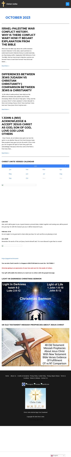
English (55, 455)
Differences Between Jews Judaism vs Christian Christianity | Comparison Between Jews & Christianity (18, 82)
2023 (35, 166)
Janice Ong (40, 420)
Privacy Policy (34, 376)
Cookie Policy (42, 376)
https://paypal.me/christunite (10, 258)
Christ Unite (11, 4)
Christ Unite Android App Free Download (35, 412)
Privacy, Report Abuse (53, 376)
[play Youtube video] (35, 301)
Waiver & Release (35, 378)
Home (7, 376)
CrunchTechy (32, 420)
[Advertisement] (35, 454)
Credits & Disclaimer (23, 376)
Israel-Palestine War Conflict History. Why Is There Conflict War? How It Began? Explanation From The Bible (18, 36)
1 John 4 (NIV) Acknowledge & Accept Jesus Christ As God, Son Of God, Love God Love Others (17, 126)
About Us (13, 376)
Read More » (5, 66)
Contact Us (44, 378)
